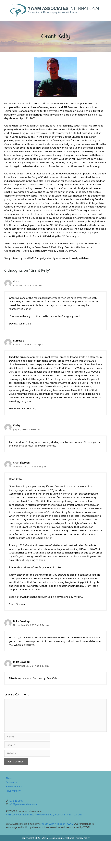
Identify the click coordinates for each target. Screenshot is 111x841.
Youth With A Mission (53, 823)
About (9, 778)
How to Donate (14, 786)
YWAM (70, 823)
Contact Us (11, 782)
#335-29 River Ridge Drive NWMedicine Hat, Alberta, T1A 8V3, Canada (44, 814)
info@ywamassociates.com (23, 804)
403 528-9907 (16, 800)
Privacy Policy (13, 790)
